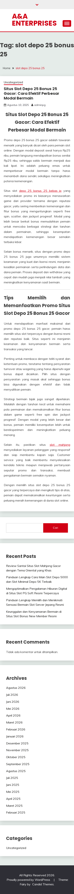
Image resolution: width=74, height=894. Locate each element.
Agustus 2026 (16, 688)
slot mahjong (60, 445)
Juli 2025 (12, 778)
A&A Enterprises (34, 19)
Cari (55, 527)
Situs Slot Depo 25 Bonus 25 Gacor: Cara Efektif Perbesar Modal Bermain (31, 93)
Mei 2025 (12, 792)
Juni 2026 (12, 702)
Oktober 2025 (15, 757)
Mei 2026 (12, 708)
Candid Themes (43, 884)
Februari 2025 (15, 812)
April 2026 (13, 715)
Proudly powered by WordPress (29, 880)
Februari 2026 (15, 729)
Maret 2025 (14, 806)
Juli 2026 (12, 695)
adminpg (40, 105)
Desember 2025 (17, 743)
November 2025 (17, 750)
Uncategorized (13, 82)
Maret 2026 (14, 722)
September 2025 (17, 764)
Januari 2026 (15, 736)
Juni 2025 (12, 785)
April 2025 (13, 799)
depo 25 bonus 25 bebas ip (40, 191)
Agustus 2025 (16, 771)
